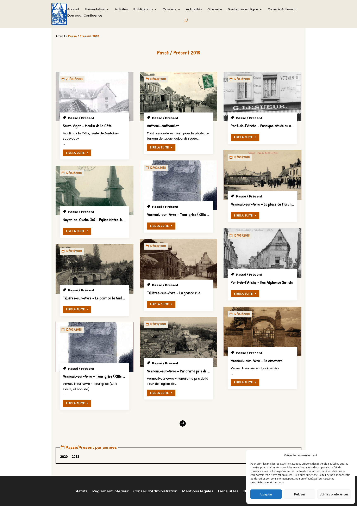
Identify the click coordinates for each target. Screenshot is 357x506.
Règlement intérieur (110, 491)
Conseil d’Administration (155, 491)
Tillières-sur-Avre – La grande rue (173, 292)
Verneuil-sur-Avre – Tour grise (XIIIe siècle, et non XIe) (107, 376)
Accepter (266, 494)
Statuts (81, 491)
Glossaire (214, 9)
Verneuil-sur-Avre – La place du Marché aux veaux (270, 204)
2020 (64, 456)
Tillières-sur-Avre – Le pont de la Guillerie (95, 298)
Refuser (299, 494)
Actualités (194, 9)
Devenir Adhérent (282, 9)
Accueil (73, 9)
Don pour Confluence (84, 15)
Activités (121, 9)
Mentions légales (197, 491)
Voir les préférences (334, 494)
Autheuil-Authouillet (163, 125)
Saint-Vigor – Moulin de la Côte (87, 125)
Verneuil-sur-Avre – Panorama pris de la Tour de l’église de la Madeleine (203, 371)
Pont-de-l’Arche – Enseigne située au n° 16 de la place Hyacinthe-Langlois (287, 125)
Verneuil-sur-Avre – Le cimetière (256, 360)
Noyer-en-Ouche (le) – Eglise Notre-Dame (95, 219)
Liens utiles (228, 491)
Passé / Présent (81, 118)
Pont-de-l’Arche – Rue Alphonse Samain (262, 282)
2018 (75, 456)
